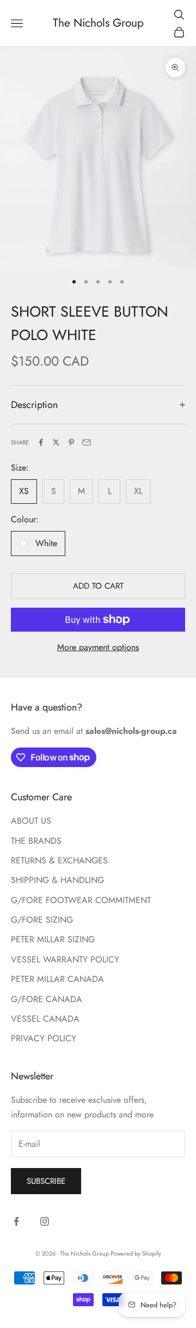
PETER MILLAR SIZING (53, 939)
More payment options (98, 647)
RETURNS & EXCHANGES (59, 860)
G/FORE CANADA (46, 999)
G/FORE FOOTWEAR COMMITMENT (81, 900)
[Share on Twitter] (56, 442)
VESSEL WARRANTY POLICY (65, 959)
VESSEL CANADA (45, 1018)
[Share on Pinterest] (71, 442)
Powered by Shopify (136, 1253)
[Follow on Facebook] (16, 1221)
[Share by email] (86, 442)
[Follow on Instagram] (44, 1221)
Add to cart (98, 586)
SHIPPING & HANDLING (57, 880)
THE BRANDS (36, 841)
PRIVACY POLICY (43, 1038)
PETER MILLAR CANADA (57, 979)
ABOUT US (31, 820)
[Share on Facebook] (40, 442)
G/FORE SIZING (42, 919)
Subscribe (46, 1181)
